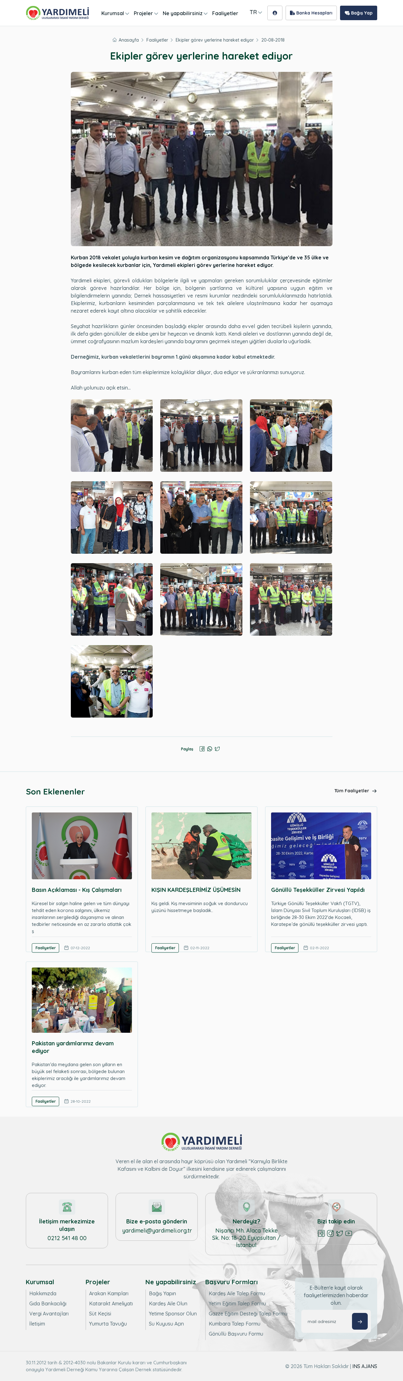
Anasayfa (129, 40)
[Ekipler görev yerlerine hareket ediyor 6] (291, 517)
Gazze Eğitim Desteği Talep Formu (248, 1313)
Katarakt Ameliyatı (111, 1303)
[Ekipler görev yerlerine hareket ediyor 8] (201, 599)
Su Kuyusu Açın (166, 1323)
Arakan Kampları (108, 1293)
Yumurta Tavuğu (108, 1323)
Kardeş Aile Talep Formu (237, 1293)
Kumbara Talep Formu (234, 1323)
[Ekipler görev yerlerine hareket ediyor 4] (112, 517)
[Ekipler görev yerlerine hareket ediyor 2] (201, 435)
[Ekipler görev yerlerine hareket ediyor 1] (112, 435)
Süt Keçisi (100, 1313)
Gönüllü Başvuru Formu (236, 1334)
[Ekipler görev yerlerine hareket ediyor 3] (291, 435)
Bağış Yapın (162, 1293)
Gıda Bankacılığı (47, 1303)
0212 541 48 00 (67, 1238)
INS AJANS (364, 1366)
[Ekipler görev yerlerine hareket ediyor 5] (201, 517)
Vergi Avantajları (49, 1313)
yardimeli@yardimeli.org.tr (157, 1230)
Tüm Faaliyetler (352, 791)
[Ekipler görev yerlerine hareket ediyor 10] (112, 681)
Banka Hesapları (313, 13)
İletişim (37, 1323)
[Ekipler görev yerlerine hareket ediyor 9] (291, 599)
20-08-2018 (273, 40)
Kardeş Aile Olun (168, 1303)
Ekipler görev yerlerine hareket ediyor (215, 40)
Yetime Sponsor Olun (173, 1313)
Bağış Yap (361, 13)
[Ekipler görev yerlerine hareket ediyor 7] (112, 599)
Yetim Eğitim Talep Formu (237, 1303)
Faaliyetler (225, 13)
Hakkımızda (42, 1293)
